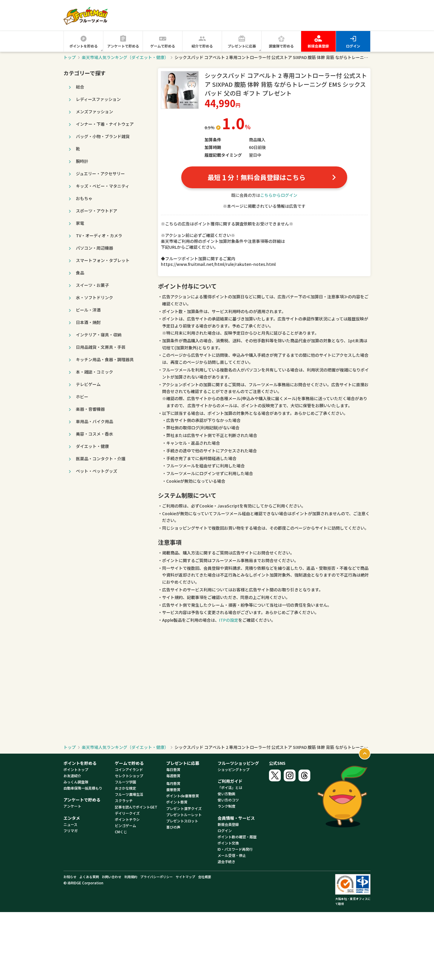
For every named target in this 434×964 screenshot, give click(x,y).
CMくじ (121, 831)
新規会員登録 (318, 45)
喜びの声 (173, 826)
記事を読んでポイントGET (136, 806)
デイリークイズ (127, 813)
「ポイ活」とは (230, 787)
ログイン (353, 45)
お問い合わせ (111, 876)
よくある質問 (89, 876)
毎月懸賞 (173, 783)
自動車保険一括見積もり (82, 787)
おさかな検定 (125, 787)
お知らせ (69, 876)
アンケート (72, 805)
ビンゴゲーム (125, 825)
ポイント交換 (228, 842)
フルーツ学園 (125, 781)
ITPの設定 (228, 620)
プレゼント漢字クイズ (184, 808)
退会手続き (226, 861)
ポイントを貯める (83, 45)
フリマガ (70, 830)
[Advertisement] (263, 15)
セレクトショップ (129, 775)
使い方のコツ (228, 799)
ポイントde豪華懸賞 (182, 795)
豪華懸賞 (173, 789)
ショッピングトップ (233, 769)
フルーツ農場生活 (129, 794)
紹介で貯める (202, 45)
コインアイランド (129, 769)
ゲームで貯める (162, 45)
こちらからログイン (278, 195)
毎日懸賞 (173, 769)
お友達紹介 (72, 775)
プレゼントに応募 (242, 45)
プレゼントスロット (182, 820)
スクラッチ (124, 800)
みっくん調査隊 (75, 781)
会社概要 (204, 876)
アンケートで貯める (123, 45)
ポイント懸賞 (176, 801)
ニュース (70, 824)
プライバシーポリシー (156, 876)
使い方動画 (226, 793)
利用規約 (130, 876)
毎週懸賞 (173, 775)
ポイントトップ (75, 769)
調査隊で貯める (281, 45)
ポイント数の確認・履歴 (237, 836)
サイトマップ (185, 876)
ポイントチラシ (127, 819)
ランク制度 (226, 805)
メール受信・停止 (232, 855)
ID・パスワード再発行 (235, 849)
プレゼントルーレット (184, 814)
